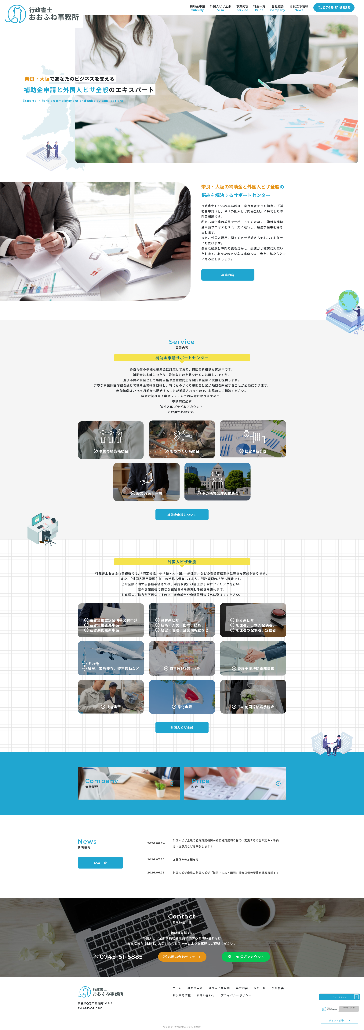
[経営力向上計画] (146, 464)
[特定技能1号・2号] (182, 642)
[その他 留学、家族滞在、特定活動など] (111, 642)
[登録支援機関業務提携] (253, 642)
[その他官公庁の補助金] (217, 464)
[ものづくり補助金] (182, 421)
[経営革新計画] (253, 421)
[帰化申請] (182, 681)
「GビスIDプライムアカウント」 (182, 406)
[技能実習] (111, 681)
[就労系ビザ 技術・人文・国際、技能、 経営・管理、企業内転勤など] (182, 604)
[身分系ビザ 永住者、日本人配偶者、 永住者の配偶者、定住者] (253, 604)
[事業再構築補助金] (111, 421)
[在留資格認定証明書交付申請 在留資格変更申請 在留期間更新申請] (111, 604)
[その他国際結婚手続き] (253, 681)
